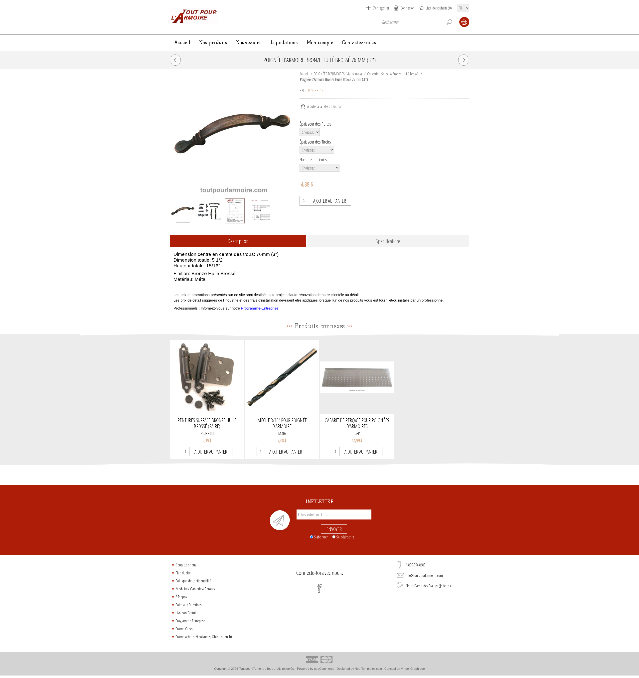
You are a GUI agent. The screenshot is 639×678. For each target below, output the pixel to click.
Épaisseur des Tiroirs (315, 142)
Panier (464, 22)
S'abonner (321, 537)
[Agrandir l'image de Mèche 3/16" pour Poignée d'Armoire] (282, 377)
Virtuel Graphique (413, 669)
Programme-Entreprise (259, 308)
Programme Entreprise (190, 621)
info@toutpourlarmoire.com (424, 575)
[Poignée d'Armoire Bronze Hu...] (175, 60)
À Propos (181, 597)
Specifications (388, 241)
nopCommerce (324, 669)
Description (238, 241)
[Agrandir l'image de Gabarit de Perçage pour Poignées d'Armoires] (357, 377)
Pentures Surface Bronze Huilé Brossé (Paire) (206, 423)
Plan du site (183, 573)
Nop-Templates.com (368, 669)
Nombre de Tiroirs (313, 160)
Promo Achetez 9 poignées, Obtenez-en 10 (204, 637)
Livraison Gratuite (187, 613)
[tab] (238, 241)
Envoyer (334, 529)
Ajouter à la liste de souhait (324, 106)
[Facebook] (319, 588)
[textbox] (416, 22)
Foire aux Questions (188, 605)
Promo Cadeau (185, 629)
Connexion (407, 8)
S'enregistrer (380, 8)
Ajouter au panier (329, 200)
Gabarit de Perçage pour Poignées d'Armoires (357, 423)
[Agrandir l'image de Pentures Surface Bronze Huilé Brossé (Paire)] (207, 377)
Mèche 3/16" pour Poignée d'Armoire (282, 423)
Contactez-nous (186, 565)
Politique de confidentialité (193, 581)
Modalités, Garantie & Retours (195, 589)
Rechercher (449, 22)
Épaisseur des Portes (315, 124)
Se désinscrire (345, 537)
